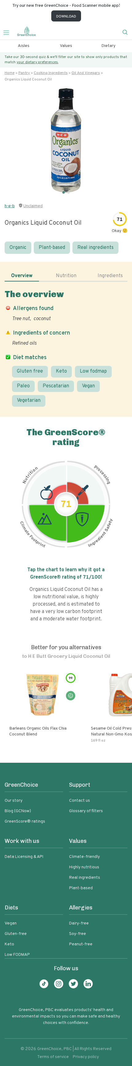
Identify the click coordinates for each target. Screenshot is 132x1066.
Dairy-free (79, 923)
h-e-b (10, 206)
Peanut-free (80, 944)
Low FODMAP (17, 954)
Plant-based (52, 248)
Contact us (79, 800)
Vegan (88, 386)
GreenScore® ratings (25, 821)
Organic (18, 248)
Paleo (23, 386)
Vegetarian (29, 400)
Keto (61, 371)
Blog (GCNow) (18, 811)
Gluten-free (16, 933)
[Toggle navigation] (8, 32)
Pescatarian (56, 386)
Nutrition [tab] (66, 276)
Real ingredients (95, 248)
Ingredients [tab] (110, 276)
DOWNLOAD (66, 16)
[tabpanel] (66, 348)
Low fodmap (93, 371)
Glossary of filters (86, 811)
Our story (13, 800)
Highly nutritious (84, 867)
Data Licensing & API (24, 856)
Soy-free (77, 933)
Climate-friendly (84, 856)
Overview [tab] (22, 276)
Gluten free (30, 371)
